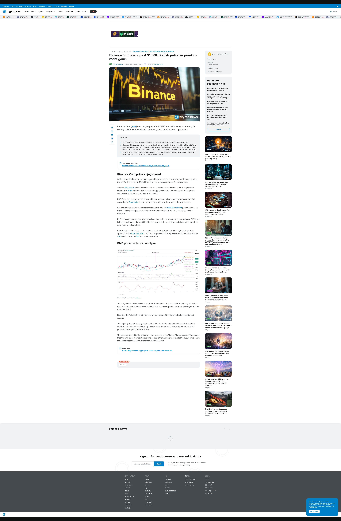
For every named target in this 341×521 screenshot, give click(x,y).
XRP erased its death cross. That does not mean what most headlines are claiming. (217, 212)
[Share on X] (112, 131)
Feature (33, 11)
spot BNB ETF (137, 233)
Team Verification (170, 491)
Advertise (49, 6)
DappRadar (133, 202)
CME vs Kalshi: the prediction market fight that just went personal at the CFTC (216, 184)
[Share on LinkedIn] (112, 135)
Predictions (69, 11)
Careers (167, 488)
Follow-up (56, 6)
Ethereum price (22, 17)
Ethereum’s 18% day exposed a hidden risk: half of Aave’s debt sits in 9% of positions (217, 353)
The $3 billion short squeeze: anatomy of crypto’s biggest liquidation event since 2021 (216, 411)
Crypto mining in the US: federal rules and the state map (218, 124)
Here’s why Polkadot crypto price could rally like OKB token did (147, 350)
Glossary (71, 6)
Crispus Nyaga (118, 64)
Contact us (28, 6)
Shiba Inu (148, 491)
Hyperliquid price (72, 17)
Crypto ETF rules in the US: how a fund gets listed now (218, 103)
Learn (84, 11)
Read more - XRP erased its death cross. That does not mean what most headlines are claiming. (218, 200)
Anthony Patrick (158, 64)
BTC (119, 236)
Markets (60, 11)
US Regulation (50, 11)
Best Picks (64, 6)
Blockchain (148, 493)
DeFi (146, 499)
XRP (146, 488)
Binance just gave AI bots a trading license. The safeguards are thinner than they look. (217, 270)
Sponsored (148, 505)
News (26, 11)
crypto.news (138, 298)
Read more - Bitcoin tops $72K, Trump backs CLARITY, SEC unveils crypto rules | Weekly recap (218, 144)
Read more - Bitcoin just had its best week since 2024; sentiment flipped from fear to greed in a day (218, 285)
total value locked (174, 207)
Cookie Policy (189, 485)
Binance (122, 365)
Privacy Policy (189, 482)
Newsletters (41, 6)
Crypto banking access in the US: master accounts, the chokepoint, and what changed (218, 96)
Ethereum (148, 482)
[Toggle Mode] (337, 6)
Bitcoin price (8, 17)
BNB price (47, 17)
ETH (130, 190)
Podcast (127, 502)
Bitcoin (147, 479)
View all (218, 129)
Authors (167, 493)
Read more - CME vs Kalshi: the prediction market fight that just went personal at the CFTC (218, 172)
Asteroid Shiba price (147, 17)
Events (12, 6)
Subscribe (159, 464)
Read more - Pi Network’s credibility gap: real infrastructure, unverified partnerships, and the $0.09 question (218, 369)
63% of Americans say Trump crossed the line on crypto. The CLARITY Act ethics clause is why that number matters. (217, 241)
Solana (147, 485)
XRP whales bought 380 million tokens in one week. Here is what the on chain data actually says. (218, 325)
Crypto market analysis (124, 51)
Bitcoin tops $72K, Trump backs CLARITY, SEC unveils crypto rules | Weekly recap (218, 156)
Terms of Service (190, 479)
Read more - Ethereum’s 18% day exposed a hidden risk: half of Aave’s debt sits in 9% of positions (218, 341)
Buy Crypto (6, 6)
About (34, 6)
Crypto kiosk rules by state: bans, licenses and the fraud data (216, 117)
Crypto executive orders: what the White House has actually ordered (217, 109)
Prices (78, 11)
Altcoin (147, 496)
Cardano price (85, 17)
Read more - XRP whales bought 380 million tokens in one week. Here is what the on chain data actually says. (218, 313)
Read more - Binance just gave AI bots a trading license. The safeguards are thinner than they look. (218, 258)
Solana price (59, 17)
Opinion (41, 11)
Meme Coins (19, 6)
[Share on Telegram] (112, 138)
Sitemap (127, 508)
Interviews (128, 505)
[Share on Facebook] (112, 127)
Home (113, 51)
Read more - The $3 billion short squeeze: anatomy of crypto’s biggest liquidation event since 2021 (218, 399)
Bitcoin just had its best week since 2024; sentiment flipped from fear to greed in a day (216, 298)
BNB (134, 126)
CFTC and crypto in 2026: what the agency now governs (217, 89)
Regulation (148, 502)
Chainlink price (99, 17)
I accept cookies (314, 511)
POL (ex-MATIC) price (113, 17)
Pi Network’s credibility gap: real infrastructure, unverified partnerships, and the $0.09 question (217, 382)
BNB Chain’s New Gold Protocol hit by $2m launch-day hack (145, 166)
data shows (130, 187)
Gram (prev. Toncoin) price (129, 17)
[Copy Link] (112, 142)
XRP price (35, 17)
